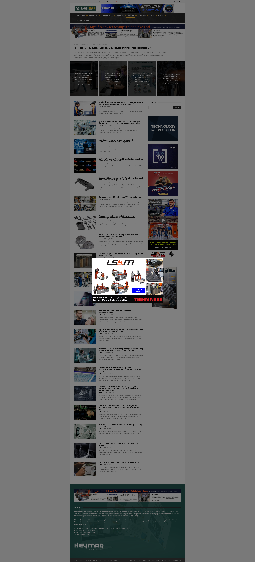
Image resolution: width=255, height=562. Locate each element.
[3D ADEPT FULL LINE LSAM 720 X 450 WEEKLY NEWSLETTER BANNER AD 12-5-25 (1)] (127, 303)
